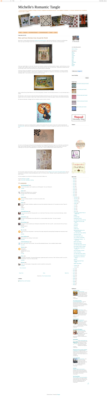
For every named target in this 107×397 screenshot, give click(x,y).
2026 (74, 178)
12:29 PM (22, 265)
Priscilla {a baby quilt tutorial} (82, 95)
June (75, 206)
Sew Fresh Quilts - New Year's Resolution (80, 377)
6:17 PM (22, 227)
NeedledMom (75, 339)
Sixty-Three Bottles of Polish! (79, 250)
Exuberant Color (76, 290)
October (75, 200)
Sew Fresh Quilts (76, 376)
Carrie (73, 58)
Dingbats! (75, 215)
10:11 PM (22, 244)
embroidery (28, 180)
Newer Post (21, 273)
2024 (74, 181)
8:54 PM (22, 234)
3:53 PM (22, 209)
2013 (74, 270)
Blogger (58, 394)
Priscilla (73, 53)
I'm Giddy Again (76, 216)
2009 (74, 276)
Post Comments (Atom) (46, 275)
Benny (73, 52)
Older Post (67, 273)
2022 (74, 184)
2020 (74, 187)
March (75, 211)
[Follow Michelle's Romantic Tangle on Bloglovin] (77, 71)
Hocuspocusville (21, 126)
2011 (74, 273)
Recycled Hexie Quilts (78, 243)
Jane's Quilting (24, 236)
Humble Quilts (76, 319)
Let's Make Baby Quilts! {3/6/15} (79, 253)
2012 (74, 272)
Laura (73, 56)
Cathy (22, 202)
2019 (74, 189)
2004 (74, 284)
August (75, 203)
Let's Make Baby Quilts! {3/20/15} (80, 232)
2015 (74, 195)
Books (56, 32)
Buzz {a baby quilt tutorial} (81, 106)
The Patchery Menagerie (77, 329)
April (75, 209)
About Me (25, 32)
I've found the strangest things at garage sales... (80, 213)
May (75, 208)
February (75, 265)
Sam (72, 63)
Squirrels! (75, 259)
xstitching (32, 180)
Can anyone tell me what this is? (79, 255)
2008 (74, 278)
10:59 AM (22, 260)
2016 (74, 194)
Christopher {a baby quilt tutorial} (82, 83)
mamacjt (74, 368)
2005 (74, 283)
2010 (74, 275)
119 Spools (76, 225)
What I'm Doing (74, 49)
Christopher (74, 62)
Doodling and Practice (78, 218)
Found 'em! (76, 227)
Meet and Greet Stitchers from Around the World (79, 231)
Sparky (22, 190)
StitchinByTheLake (24, 211)
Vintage (51, 32)
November (76, 198)
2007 (74, 279)
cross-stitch (23, 180)
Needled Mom (23, 216)
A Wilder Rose (76, 228)
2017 (74, 192)
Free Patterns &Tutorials (33, 32)
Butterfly (73, 64)
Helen (73, 61)
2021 (74, 186)
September (76, 201)
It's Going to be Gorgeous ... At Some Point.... (79, 240)
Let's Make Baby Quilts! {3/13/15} (80, 244)
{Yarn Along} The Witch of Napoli (79, 246)
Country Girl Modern (77, 252)
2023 (74, 183)
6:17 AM (22, 253)
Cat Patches (75, 308)
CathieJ (22, 197)
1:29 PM (22, 188)
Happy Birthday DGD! (81, 330)
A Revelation (76, 224)
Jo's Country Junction (77, 300)
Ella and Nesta (24, 222)
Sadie (73, 57)
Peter (73, 54)
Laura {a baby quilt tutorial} (81, 89)
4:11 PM (22, 214)
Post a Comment (23, 267)
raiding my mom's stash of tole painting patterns (57, 171)
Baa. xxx (22, 229)
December (76, 197)
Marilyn (73, 65)
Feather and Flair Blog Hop (82, 340)
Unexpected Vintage (77, 234)
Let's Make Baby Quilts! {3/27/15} (80, 219)
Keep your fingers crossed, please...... (79, 369)
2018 (74, 191)
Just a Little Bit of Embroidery (79, 237)
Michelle (22, 262)
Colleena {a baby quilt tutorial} (82, 101)
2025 (74, 180)
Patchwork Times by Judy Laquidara (80, 349)
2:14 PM (22, 200)
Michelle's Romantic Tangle (39, 7)
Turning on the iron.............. (82, 291)
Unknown (23, 247)
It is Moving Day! (76, 350)
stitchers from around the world (40, 40)
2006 (74, 281)
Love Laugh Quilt (76, 357)
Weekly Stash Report (77, 241)
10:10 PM (22, 239)
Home (20, 32)
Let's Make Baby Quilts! (43, 32)
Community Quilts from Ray (77, 301)
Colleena (73, 55)
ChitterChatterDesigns (25, 241)
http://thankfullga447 (25, 185)
